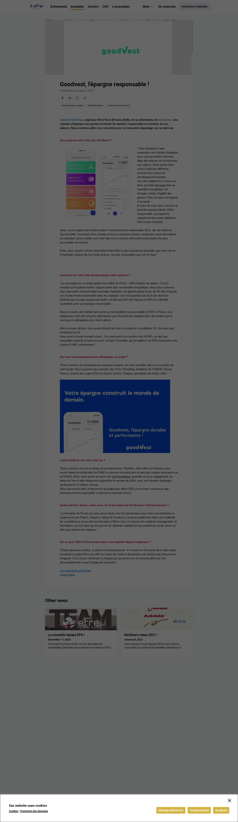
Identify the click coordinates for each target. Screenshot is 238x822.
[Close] (229, 800)
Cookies (13, 811)
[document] (119, 808)
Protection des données (34, 811)
